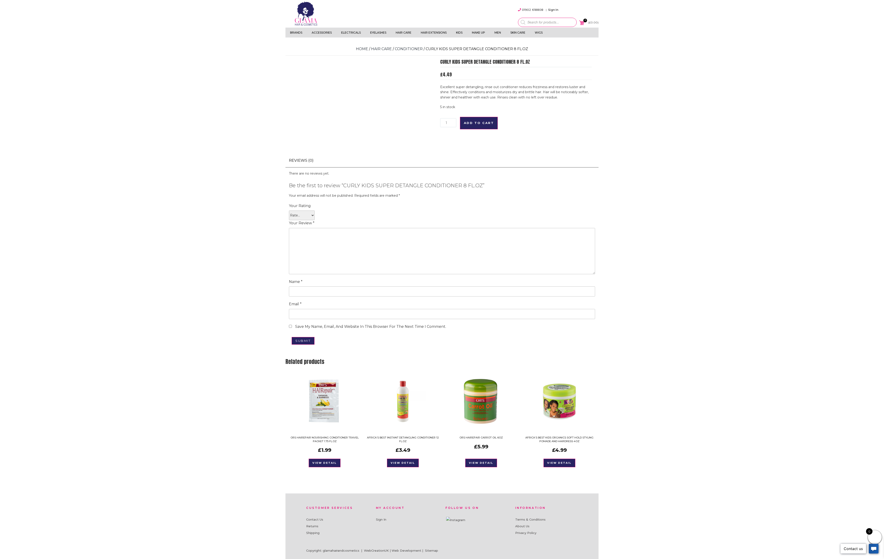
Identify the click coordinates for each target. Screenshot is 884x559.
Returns (312, 526)
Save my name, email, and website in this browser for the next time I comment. (370, 326)
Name (295, 282)
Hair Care (403, 32)
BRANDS (296, 32)
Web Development (406, 550)
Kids (459, 32)
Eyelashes (378, 32)
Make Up (478, 32)
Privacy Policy (525, 533)
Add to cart (479, 123)
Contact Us (314, 519)
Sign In (553, 10)
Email (295, 304)
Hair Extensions (434, 32)
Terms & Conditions (530, 519)
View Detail (324, 462)
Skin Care (517, 32)
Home (362, 49)
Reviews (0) (301, 160)
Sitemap (431, 550)
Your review (301, 223)
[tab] (301, 160)
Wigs (539, 32)
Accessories (322, 32)
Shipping (313, 533)
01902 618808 (532, 10)
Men (497, 32)
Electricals (351, 32)
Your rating (300, 206)
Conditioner (409, 49)
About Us (522, 526)
